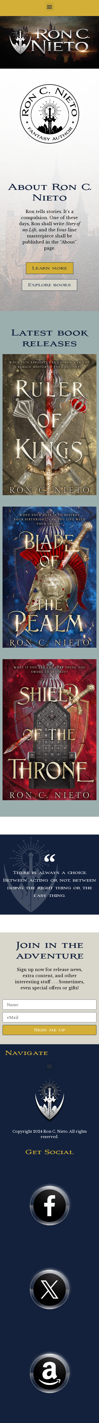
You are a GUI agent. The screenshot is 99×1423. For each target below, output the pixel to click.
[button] (49, 7)
